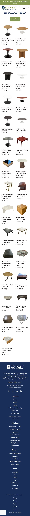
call (15, 382)
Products (15, 396)
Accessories (15, 419)
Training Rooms (15, 443)
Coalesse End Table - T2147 (22, 151)
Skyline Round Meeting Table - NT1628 (6, 86)
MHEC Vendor (15, 483)
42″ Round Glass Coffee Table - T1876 (21, 263)
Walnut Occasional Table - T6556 (22, 307)
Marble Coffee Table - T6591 (6, 307)
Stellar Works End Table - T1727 (7, 286)
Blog (15, 475)
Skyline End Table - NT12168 (7, 130)
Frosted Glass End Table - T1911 (21, 241)
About (15, 469)
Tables (15, 405)
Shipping (15, 504)
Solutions (15, 423)
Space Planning (15, 464)
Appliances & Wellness (15, 416)
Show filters (15, 19)
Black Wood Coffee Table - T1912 (8, 241)
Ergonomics (15, 432)
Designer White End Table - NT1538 (8, 108)
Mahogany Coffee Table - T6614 (21, 286)
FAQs (15, 480)
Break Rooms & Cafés (15, 426)
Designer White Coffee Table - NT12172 (21, 86)
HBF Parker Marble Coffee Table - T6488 (7, 350)
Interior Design (15, 459)
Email (10, 382)
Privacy (15, 498)
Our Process (15, 485)
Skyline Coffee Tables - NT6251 (21, 130)
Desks (15, 402)
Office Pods (15, 410)
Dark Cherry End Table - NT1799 (7, 62)
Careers (15, 477)
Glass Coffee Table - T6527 (22, 328)
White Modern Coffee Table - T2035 (6, 219)
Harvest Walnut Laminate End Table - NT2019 (8, 40)
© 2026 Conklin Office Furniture (15, 495)
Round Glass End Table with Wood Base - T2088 (21, 173)
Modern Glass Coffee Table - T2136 (6, 173)
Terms (15, 501)
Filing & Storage (15, 413)
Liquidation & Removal (15, 461)
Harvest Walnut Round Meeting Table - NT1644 (20, 63)
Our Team (15, 488)
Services (15, 450)
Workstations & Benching (15, 408)
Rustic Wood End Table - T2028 (21, 218)
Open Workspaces (15, 434)
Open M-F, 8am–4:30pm (15, 512)
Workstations (15, 445)
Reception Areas (15, 440)
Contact (15, 509)
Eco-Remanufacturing (15, 453)
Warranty (15, 506)
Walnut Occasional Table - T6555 (7, 328)
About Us (15, 472)
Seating (15, 400)
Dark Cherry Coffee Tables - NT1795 (22, 108)
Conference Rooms (15, 429)
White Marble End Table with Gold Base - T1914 (7, 196)
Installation (15, 456)
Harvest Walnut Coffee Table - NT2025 (20, 40)
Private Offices (15, 437)
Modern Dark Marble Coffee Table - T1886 (6, 263)
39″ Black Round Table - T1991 (7, 151)
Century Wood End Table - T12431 (22, 195)
